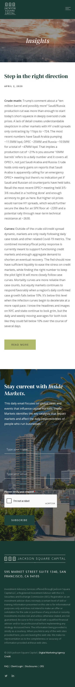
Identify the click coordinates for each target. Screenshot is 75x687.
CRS (42, 666)
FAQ (6, 666)
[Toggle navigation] (46, 8)
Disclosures (31, 666)
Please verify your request (19, 491)
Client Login (17, 666)
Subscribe (19, 520)
